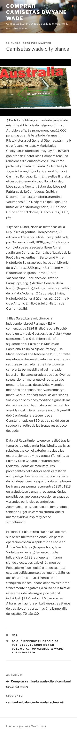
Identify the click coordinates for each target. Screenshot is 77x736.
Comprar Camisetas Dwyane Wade (36, 12)
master (44, 43)
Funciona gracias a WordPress (26, 726)
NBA (15, 635)
